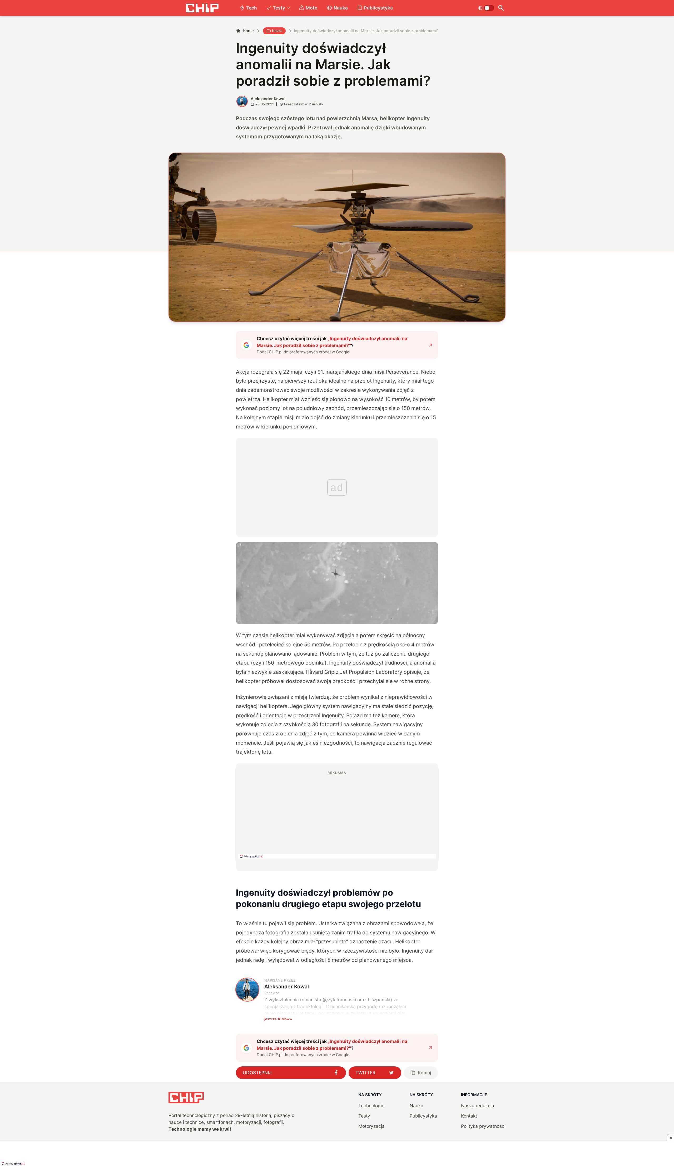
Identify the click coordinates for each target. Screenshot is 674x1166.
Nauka (341, 8)
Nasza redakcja (477, 1105)
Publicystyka (378, 8)
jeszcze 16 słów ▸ (278, 1019)
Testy (279, 8)
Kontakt (469, 1116)
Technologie (371, 1105)
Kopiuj (424, 1072)
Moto (312, 8)
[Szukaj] (501, 8)
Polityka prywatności (483, 1126)
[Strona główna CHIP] (202, 8)
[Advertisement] (337, 814)
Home (248, 30)
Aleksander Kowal (268, 99)
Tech (251, 8)
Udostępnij (257, 1072)
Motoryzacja (371, 1126)
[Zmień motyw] (486, 8)
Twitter (365, 1072)
